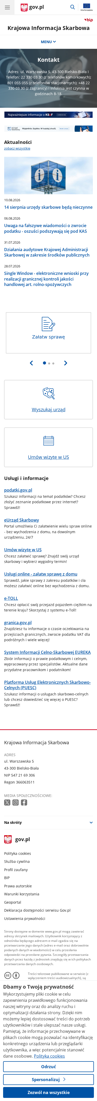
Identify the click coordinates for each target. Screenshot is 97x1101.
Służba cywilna (17, 861)
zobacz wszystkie (17, 148)
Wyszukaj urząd (48, 409)
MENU (46, 41)
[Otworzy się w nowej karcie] (7, 802)
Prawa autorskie (18, 885)
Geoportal (12, 902)
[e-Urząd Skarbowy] (48, 128)
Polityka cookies (17, 853)
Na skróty (13, 822)
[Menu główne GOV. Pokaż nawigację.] (7, 7)
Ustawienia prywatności (24, 918)
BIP (7, 877)
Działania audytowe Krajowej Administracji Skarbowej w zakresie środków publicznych (46, 252)
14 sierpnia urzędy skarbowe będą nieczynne (48, 207)
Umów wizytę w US (48, 457)
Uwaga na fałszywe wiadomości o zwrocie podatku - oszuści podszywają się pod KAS (45, 228)
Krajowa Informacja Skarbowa (49, 28)
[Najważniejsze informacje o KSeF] (48, 114)
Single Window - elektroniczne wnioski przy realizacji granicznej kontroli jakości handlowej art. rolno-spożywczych (46, 278)
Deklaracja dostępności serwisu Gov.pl (37, 910)
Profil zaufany (16, 869)
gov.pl (22, 839)
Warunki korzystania (21, 893)
